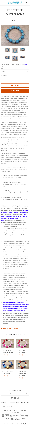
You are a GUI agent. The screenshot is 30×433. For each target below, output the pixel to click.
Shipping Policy (23, 410)
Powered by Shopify (21, 423)
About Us (14, 410)
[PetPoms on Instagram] (18, 398)
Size (2, 68)
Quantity (4, 75)
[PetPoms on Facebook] (15, 398)
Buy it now (15, 91)
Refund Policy (15, 412)
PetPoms (14, 423)
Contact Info (7, 410)
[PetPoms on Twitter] (12, 398)
